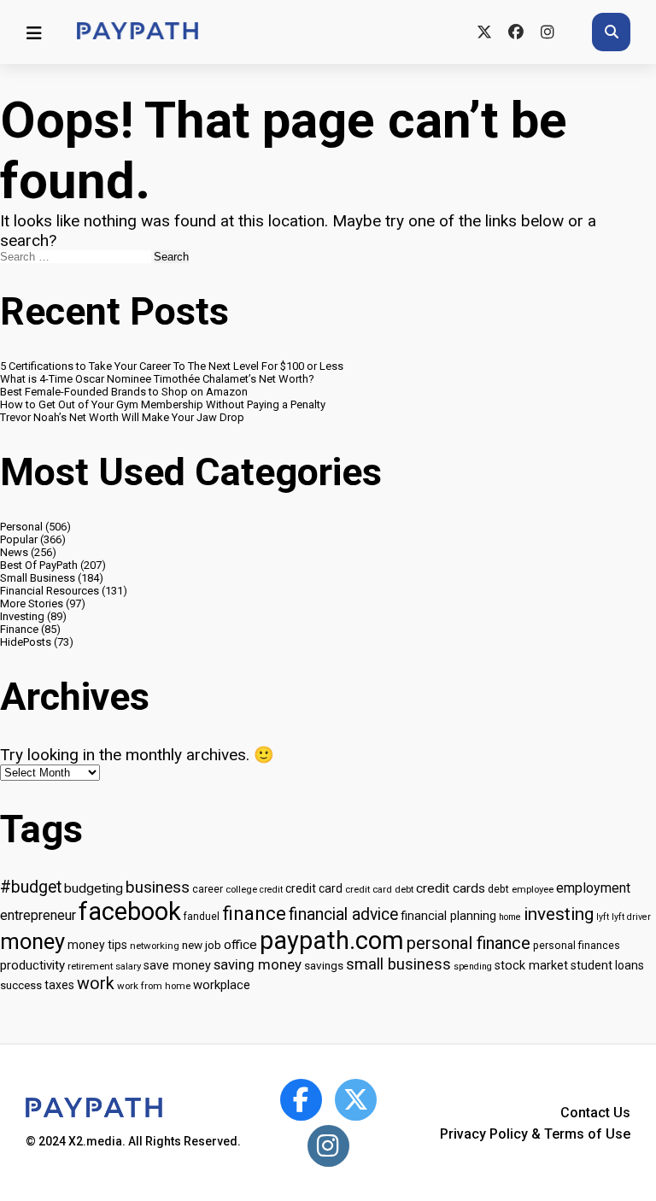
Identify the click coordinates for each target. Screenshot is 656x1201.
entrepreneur (38, 915)
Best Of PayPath (39, 565)
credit (271, 889)
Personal (21, 526)
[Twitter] (484, 32)
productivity (32, 965)
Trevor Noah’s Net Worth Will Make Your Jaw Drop (122, 417)
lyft (602, 917)
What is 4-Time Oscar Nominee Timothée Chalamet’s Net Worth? (157, 378)
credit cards (450, 888)
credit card (314, 888)
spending (473, 966)
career (207, 889)
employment (593, 888)
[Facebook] (515, 32)
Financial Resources (49, 590)
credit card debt (379, 889)
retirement (90, 966)
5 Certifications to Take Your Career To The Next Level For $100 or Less (171, 366)
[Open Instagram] (328, 1146)
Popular (19, 539)
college (241, 889)
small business (398, 964)
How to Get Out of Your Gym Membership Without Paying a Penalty (162, 404)
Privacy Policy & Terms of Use (535, 1134)
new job (201, 945)
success (21, 985)
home (510, 917)
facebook (130, 911)
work (95, 983)
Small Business (37, 577)
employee (533, 889)
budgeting (93, 888)
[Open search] (611, 32)
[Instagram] (547, 32)
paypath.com (332, 940)
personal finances (576, 945)
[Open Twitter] (356, 1100)
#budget (31, 887)
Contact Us (595, 1112)
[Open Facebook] (301, 1100)
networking (154, 946)
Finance (19, 629)
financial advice (343, 914)
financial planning (448, 916)
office (240, 944)
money (32, 941)
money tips (97, 945)
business (158, 887)
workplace (221, 985)
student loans (607, 965)
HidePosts (25, 642)
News (14, 552)
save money (177, 965)
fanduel (202, 917)
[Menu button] (34, 32)
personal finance (468, 943)
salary (128, 966)
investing (559, 914)
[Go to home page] (137, 32)
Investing (22, 616)
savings (323, 965)
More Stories (31, 603)
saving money (258, 964)
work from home (153, 986)
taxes (59, 985)
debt (498, 888)
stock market (531, 965)
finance (254, 913)
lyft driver (631, 917)
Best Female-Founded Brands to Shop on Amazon (124, 391)
